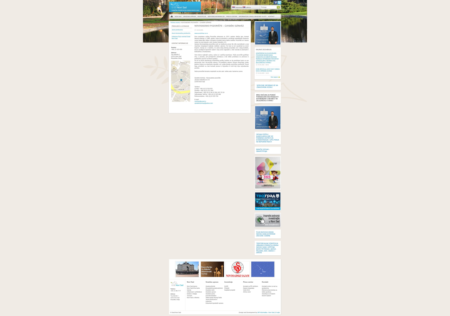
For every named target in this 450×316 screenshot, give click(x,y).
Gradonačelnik (210, 286)
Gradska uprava (189, 16)
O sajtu (277, 312)
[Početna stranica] (185, 12)
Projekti (226, 288)
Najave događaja (263, 49)
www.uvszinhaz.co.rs (201, 33)
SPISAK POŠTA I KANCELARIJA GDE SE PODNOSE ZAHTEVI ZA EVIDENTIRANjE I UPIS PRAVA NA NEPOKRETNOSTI (267, 138)
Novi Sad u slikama (193, 297)
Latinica (248, 7)
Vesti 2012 (246, 290)
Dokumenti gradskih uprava (214, 303)
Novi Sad (178, 16)
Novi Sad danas (192, 286)
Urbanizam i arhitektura (194, 292)
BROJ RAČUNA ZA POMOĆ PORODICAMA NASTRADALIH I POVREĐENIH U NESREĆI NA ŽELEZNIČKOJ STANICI (267, 98)
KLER (226, 286)
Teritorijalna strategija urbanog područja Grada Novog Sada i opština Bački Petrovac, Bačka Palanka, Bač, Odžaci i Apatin (267, 248)
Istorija (189, 290)
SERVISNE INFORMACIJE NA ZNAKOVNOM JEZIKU (267, 86)
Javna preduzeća (177, 30)
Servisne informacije (216, 16)
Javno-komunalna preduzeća (181, 33)
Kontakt (271, 16)
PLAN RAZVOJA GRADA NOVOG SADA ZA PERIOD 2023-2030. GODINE (265, 234)
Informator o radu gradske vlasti (252, 16)
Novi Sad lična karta (193, 288)
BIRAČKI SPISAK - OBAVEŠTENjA (263, 150)
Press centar (231, 16)
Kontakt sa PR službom (250, 286)
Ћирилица (238, 7)
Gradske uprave (211, 292)
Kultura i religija (192, 294)
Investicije (202, 16)
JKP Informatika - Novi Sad (265, 312)
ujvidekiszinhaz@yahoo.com (204, 103)
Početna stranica (171, 16)
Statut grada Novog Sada (214, 297)
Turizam (189, 296)
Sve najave (274, 77)
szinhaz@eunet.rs (200, 101)
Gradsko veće (210, 290)
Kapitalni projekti (229, 290)
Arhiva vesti (247, 292)
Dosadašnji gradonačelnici (214, 288)
